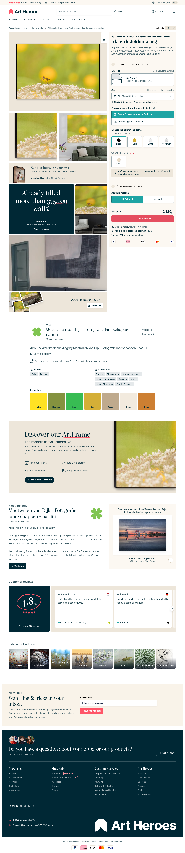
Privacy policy (116, 841)
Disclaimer (85, 841)
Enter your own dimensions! (135, 102)
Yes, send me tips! (91, 711)
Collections (29, 19)
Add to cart (144, 218)
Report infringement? (100, 841)
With (160, 199)
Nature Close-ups (104, 384)
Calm (34, 374)
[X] (33, 806)
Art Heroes (145, 768)
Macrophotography (132, 374)
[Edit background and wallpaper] (104, 40)
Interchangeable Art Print (130, 121)
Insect (133, 379)
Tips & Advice (78, 19)
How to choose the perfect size (160, 90)
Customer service (106, 768)
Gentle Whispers (124, 384)
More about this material (163, 71)
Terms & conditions (71, 841)
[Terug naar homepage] (23, 11)
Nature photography (105, 379)
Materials (60, 19)
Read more (147, 334)
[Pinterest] (24, 806)
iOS (51, 178)
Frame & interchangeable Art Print (135, 114)
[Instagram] (20, 806)
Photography (113, 374)
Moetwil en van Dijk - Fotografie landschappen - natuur (142, 36)
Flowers (99, 374)
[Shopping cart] (173, 11)
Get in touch (168, 752)
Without (129, 199)
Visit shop (147, 329)
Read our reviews (41, 229)
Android (61, 178)
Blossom (123, 379)
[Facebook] (29, 806)
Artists (45, 19)
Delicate (44, 374)
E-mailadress (86, 697)
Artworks (13, 19)
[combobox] (84, 11)
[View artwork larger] (104, 35)
